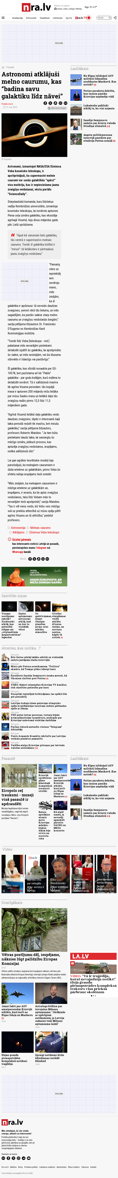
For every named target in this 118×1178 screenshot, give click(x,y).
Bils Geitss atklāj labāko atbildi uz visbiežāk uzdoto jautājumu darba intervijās (37, 658)
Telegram (41, 547)
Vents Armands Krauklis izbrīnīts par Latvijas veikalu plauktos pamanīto (38, 737)
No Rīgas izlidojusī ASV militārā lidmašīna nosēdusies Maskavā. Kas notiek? (99, 80)
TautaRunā (44, 18)
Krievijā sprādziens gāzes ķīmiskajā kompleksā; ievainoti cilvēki (45, 783)
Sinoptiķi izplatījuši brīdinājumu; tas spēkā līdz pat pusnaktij (39, 695)
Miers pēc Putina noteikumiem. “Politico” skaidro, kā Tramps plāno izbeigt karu (35, 667)
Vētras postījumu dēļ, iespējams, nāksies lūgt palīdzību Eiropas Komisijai (31, 959)
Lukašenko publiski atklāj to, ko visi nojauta (98, 107)
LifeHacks (58, 18)
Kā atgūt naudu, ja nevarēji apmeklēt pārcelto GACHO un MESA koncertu (60, 821)
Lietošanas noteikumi (47, 1167)
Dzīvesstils (31, 18)
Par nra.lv (5, 1167)
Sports (69, 18)
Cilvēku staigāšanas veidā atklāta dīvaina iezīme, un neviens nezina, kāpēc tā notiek (59, 625)
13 (108, 126)
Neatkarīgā (17, 18)
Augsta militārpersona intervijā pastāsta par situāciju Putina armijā (97, 137)
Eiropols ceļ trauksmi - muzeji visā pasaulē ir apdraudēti (18, 797)
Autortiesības (62, 1167)
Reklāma (13, 1167)
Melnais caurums (39, 528)
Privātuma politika (31, 1167)
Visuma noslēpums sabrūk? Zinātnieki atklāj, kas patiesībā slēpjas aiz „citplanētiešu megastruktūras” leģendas (11, 625)
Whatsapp (17, 551)
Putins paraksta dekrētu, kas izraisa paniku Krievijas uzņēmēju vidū (99, 93)
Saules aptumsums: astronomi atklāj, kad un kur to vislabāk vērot (25, 621)
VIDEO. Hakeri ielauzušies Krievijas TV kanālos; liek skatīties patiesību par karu (39, 686)
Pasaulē (10, 67)
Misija (20, 1167)
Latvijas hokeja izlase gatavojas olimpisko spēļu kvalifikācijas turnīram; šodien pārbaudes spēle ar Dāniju (39, 706)
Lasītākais (79, 68)
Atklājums (16, 532)
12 (36, 748)
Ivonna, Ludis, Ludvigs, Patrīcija (68, 8)
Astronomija (16, 528)
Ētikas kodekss (74, 1167)
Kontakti (93, 1167)
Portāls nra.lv (7, 104)
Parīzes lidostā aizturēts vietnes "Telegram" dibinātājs (36, 728)
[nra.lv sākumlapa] (36, 7)
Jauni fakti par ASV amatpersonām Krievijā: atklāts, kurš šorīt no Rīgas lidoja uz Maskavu (62, 786)
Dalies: (23, 559)
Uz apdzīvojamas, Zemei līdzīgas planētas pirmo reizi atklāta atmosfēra (43, 623)
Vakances (85, 1167)
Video (7, 849)
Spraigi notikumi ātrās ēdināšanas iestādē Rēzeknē (49, 1057)
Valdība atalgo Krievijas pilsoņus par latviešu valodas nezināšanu (38, 746)
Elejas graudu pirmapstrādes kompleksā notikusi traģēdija (14, 1059)
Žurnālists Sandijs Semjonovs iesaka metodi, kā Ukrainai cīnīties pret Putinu (39, 677)
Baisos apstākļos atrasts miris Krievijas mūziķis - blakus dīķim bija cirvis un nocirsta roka (44, 825)
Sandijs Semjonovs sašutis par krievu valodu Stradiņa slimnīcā (99, 123)
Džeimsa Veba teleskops (42, 532)
